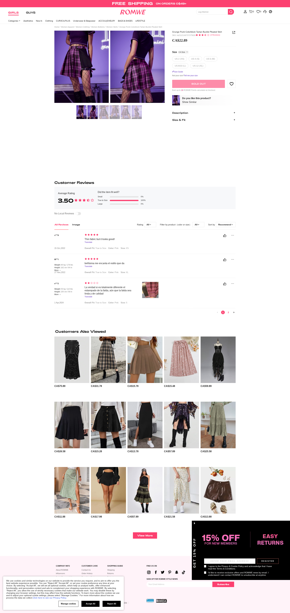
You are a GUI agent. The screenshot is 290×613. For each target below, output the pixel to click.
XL (124, 272)
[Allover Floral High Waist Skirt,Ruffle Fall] (181, 490)
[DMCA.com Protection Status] (161, 601)
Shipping (111, 570)
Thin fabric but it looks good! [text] (100, 239)
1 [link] (223, 312)
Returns (110, 573)
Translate (88, 242)
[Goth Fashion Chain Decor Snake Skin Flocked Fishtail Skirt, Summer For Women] (71, 360)
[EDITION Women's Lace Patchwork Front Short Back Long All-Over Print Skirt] (181, 425)
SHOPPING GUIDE (115, 566)
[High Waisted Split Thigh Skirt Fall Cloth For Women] (145, 425)
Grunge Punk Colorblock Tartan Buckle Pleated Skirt (197, 32)
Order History (87, 573)
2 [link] (228, 312)
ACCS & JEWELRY (106, 21)
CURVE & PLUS (63, 21)
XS (125, 248)
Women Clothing (83, 27)
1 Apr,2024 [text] (59, 303)
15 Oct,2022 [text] (59, 248)
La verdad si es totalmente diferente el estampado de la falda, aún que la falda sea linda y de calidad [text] (108, 290)
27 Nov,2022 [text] (59, 272)
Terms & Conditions (226, 568)
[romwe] (132, 11)
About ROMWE (62, 570)
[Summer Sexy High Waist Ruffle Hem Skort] (108, 490)
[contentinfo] (59, 386)
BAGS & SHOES (125, 21)
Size (178, 52)
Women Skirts (112, 27)
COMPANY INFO (63, 566)
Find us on (152, 566)
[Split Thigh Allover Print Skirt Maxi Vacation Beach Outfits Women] (71, 490)
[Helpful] (225, 235)
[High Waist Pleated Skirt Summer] (71, 425)
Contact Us (86, 570)
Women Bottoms (98, 27)
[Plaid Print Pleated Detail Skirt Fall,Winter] (108, 360)
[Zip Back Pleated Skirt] (145, 360)
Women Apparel (67, 27)
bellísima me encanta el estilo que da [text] (104, 263)
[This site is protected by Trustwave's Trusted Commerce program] (150, 601)
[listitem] (71, 368)
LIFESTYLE (140, 21)
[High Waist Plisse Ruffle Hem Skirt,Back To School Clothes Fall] (218, 425)
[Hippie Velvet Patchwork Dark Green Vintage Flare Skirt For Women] (145, 490)
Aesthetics (28, 21)
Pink (113, 248)
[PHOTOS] (109, 67)
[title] (145, 331)
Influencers (60, 573)
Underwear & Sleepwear (84, 21)
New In (39, 21)
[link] (145, 3)
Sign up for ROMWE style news (162, 579)
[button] (231, 84)
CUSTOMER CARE (90, 566)
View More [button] (145, 535)
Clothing (49, 21)
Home (56, 27)
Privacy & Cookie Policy (232, 566)
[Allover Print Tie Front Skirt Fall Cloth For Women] (181, 360)
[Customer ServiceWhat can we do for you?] (265, 11)
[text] (110, 235)
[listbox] (245, 11)
